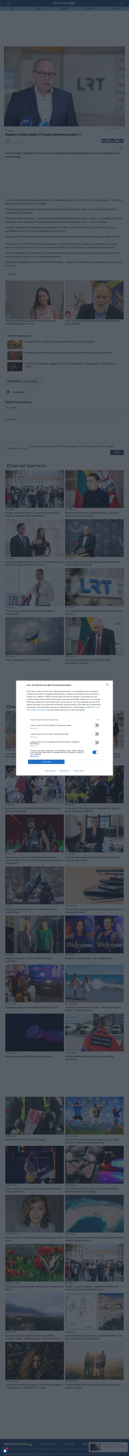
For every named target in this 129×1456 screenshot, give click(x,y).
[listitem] (64, 719)
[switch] (95, 725)
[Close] (108, 685)
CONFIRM (46, 762)
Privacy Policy (78, 771)
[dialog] (64, 728)
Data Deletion (50, 771)
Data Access (64, 771)
